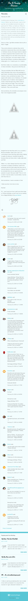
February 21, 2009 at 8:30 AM (14, 440)
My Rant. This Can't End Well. (9, 539)
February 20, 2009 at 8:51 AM (14, 222)
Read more (24, 552)
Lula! (8, 216)
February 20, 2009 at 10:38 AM (15, 292)
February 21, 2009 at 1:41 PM (14, 450)
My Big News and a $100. (8, 557)
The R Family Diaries (14, 4)
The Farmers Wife (12, 226)
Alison (9, 455)
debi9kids (9, 297)
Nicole (9, 444)
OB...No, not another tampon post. (11, 575)
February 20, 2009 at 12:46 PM (15, 366)
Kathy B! (9, 477)
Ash (8, 416)
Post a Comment (7, 528)
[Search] (26, 3)
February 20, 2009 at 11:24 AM (15, 304)
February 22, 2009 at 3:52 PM (14, 483)
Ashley (9, 318)
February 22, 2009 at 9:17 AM (14, 472)
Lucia (8, 258)
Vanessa (9, 427)
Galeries (17, 598)
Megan (9, 389)
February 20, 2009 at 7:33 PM (14, 412)
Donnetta (9, 370)
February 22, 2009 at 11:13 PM (15, 524)
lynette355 (10, 514)
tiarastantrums (11, 309)
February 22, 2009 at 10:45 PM (15, 498)
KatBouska (10, 352)
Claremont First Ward (12, 466)
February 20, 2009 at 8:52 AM (14, 239)
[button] (26, 14)
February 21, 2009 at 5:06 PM (14, 462)
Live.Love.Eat (10, 244)
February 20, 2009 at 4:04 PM (14, 394)
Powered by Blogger (15, 595)
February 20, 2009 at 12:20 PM (15, 334)
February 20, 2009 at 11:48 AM (15, 314)
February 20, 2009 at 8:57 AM (14, 266)
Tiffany (9, 338)
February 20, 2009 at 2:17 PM (14, 385)
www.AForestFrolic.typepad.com (15, 487)
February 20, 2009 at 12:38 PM (15, 347)
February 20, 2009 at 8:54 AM (14, 254)
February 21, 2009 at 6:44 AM (14, 422)
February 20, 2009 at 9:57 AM (14, 283)
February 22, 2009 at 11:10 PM (15, 510)
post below (18, 195)
